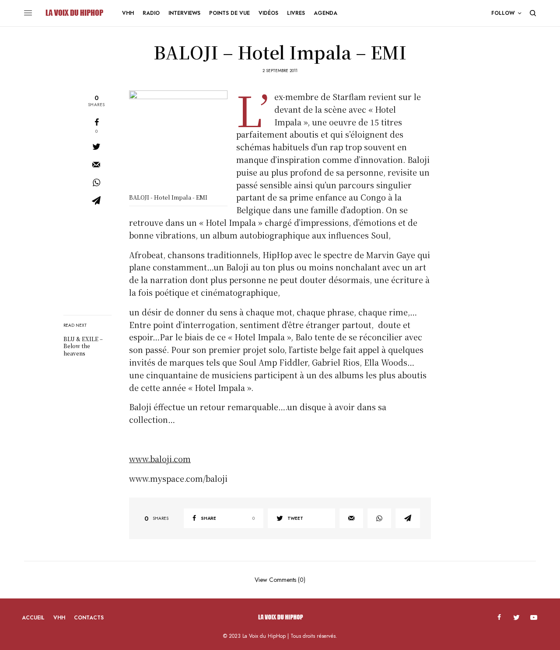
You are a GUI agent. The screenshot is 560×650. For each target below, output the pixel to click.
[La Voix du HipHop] (74, 13)
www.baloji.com (160, 458)
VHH (59, 618)
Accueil (33, 618)
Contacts (89, 618)
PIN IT (183, 142)
